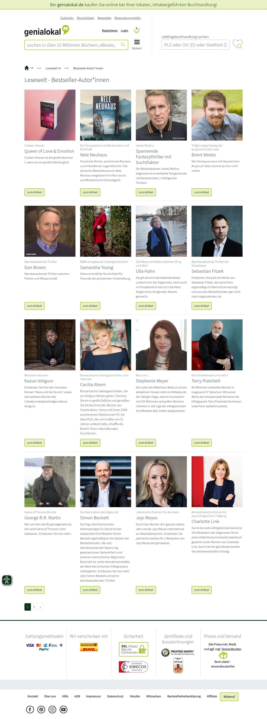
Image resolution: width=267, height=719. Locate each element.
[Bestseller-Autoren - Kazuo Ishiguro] (49, 344)
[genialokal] (46, 30)
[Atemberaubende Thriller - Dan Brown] (49, 231)
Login (124, 31)
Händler (135, 696)
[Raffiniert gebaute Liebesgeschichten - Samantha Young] (105, 231)
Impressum (93, 696)
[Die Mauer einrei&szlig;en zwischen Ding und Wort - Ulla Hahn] (161, 231)
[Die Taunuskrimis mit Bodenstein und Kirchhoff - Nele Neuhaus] (105, 115)
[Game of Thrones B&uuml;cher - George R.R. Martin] (49, 481)
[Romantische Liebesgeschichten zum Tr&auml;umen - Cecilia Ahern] (105, 344)
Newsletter (104, 18)
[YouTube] (63, 710)
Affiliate (212, 696)
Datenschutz (115, 696)
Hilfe (65, 696)
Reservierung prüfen (128, 18)
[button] (137, 46)
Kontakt (33, 696)
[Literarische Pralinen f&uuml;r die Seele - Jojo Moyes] (161, 481)
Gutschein (67, 18)
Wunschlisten (85, 18)
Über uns (50, 696)
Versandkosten (231, 649)
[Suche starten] (123, 45)
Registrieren (110, 31)
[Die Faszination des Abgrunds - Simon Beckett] (105, 481)
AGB (77, 696)
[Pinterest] (41, 710)
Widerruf (229, 697)
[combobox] (72, 45)
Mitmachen (153, 696)
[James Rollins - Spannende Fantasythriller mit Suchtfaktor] (161, 115)
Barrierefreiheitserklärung (184, 696)
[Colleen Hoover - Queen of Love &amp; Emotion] (49, 115)
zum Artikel (34, 192)
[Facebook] (30, 710)
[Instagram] (52, 710)
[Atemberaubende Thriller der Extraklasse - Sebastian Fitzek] (217, 231)
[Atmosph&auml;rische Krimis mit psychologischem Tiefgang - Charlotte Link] (217, 481)
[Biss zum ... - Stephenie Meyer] (161, 344)
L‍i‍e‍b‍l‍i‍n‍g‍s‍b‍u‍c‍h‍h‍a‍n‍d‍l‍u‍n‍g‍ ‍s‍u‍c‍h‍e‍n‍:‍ (185, 36)
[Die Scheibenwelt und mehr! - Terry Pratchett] (217, 344)
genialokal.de (70, 4)
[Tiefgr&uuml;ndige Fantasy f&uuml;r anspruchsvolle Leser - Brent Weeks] (217, 115)
